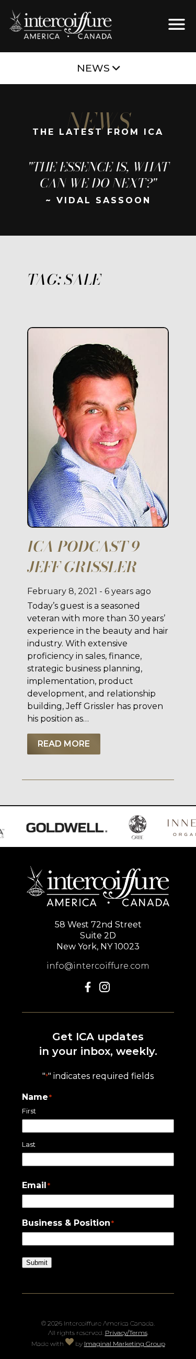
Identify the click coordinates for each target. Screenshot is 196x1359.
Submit (37, 1263)
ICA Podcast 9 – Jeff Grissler (89, 556)
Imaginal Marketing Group (124, 1344)
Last (29, 1144)
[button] (90, 989)
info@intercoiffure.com (98, 966)
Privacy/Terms (126, 1333)
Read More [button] (64, 744)
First (29, 1111)
